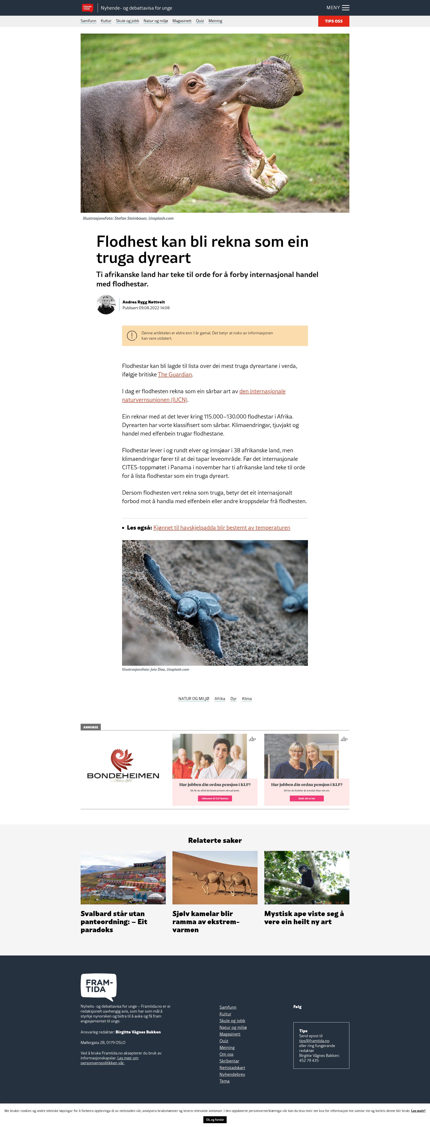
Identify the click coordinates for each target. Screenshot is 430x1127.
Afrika (220, 698)
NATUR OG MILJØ (193, 698)
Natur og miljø (156, 21)
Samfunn (88, 21)
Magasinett (181, 21)
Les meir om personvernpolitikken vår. (109, 1060)
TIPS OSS (334, 21)
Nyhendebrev (232, 1074)
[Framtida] (89, 8)
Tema (224, 1081)
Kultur (106, 21)
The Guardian (175, 374)
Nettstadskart (232, 1068)
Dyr (233, 698)
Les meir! (418, 1110)
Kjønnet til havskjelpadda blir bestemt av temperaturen (221, 528)
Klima (247, 698)
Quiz (200, 21)
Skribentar (229, 1061)
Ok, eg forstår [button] (215, 1120)
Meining (215, 21)
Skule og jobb (127, 21)
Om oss (226, 1054)
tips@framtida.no (314, 1040)
